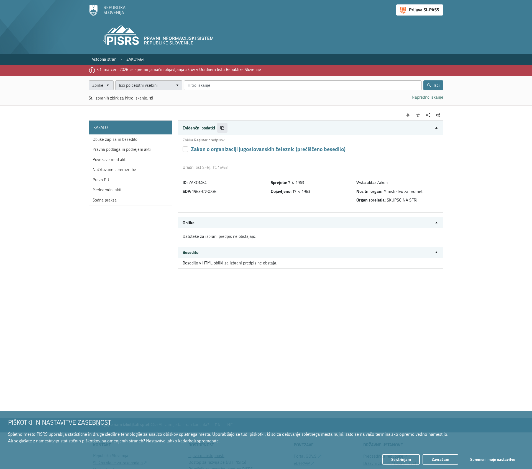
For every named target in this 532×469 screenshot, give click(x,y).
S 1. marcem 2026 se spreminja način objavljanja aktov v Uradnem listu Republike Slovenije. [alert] (179, 69)
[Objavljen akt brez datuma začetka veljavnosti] (185, 149)
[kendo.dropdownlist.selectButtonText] (177, 85)
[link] (104, 59)
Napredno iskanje (427, 97)
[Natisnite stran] (438, 115)
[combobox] (148, 85)
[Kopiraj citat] (222, 128)
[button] (310, 128)
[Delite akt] (428, 115)
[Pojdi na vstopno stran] (107, 14)
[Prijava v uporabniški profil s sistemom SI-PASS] (419, 10)
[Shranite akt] (418, 115)
